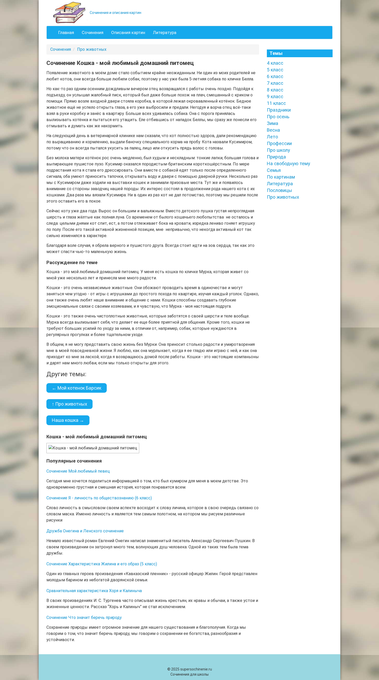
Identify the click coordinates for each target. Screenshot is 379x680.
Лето (272, 136)
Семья (274, 170)
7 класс (275, 83)
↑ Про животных (69, 404)
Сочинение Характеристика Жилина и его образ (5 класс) (101, 563)
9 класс (275, 96)
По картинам (281, 177)
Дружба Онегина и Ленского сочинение (85, 530)
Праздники (279, 110)
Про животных (91, 49)
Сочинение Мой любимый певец (78, 471)
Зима (272, 123)
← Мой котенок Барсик (76, 388)
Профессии (279, 143)
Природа (276, 156)
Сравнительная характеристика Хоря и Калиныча (94, 590)
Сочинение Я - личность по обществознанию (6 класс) (99, 498)
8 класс (275, 90)
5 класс (275, 69)
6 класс (275, 76)
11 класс (276, 103)
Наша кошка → (68, 420)
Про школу (278, 150)
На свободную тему (288, 163)
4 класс (275, 63)
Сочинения (92, 32)
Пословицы (279, 190)
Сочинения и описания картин (115, 13)
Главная (66, 32)
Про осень (278, 116)
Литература (164, 32)
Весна (273, 130)
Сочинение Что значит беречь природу (84, 617)
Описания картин (128, 32)
